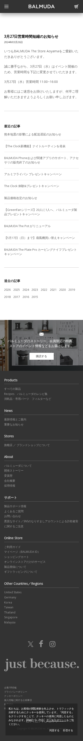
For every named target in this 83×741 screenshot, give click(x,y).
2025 (16, 290)
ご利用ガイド (12, 547)
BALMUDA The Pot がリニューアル (27, 226)
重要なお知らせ (14, 424)
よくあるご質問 (14, 511)
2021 (53, 290)
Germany (10, 597)
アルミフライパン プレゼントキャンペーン (33, 174)
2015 (35, 297)
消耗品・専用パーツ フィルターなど (27, 399)
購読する (41, 356)
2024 (26, 290)
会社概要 (9, 481)
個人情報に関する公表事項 (18, 700)
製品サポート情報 (15, 506)
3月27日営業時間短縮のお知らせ (31, 36)
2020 (62, 290)
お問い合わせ (12, 516)
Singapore (11, 617)
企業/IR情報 (10, 687)
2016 (26, 297)
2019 (71, 290)
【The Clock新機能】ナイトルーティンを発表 (34, 146)
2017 (16, 297)
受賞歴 (8, 476)
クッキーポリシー (13, 695)
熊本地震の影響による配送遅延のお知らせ (32, 134)
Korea (8, 602)
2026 (7, 290)
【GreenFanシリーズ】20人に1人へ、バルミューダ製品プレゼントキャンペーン (40, 212)
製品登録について (15, 567)
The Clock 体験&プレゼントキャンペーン (31, 186)
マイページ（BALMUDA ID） (22, 552)
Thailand (9, 612)
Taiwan (8, 607)
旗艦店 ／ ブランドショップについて (27, 445)
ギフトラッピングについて (20, 572)
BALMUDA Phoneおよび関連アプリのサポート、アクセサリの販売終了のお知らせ (41, 160)
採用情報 (9, 486)
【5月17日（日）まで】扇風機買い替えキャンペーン (39, 238)
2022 (44, 290)
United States (12, 592)
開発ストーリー (14, 470)
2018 (7, 297)
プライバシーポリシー (15, 691)
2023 (35, 290)
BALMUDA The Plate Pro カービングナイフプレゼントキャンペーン (40, 251)
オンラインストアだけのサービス (25, 562)
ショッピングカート (16, 557)
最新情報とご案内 (15, 419)
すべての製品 (12, 389)
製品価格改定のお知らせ (20, 198)
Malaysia (9, 622)
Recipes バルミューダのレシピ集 (25, 394)
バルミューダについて (18, 466)
